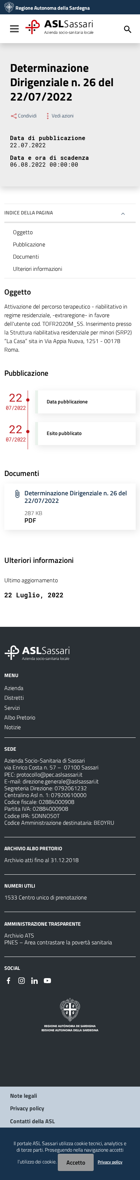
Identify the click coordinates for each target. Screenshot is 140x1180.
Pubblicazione (29, 244)
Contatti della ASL (32, 1121)
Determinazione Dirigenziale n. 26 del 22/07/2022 (75, 496)
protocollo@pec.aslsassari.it (50, 774)
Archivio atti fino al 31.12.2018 (41, 860)
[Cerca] (128, 29)
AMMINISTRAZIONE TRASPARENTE (42, 923)
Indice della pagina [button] (28, 212)
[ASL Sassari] (9, 7)
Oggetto (23, 232)
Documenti (26, 256)
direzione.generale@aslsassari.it (61, 781)
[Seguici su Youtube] (47, 980)
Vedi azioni (63, 116)
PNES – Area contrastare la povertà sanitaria (58, 942)
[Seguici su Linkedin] (34, 980)
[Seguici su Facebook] (8, 980)
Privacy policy (27, 1108)
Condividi (27, 116)
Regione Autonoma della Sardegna (52, 7)
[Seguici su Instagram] (21, 980)
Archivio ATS (19, 935)
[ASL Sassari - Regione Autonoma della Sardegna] (41, 652)
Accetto (75, 1162)
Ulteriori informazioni (37, 268)
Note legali (23, 1095)
